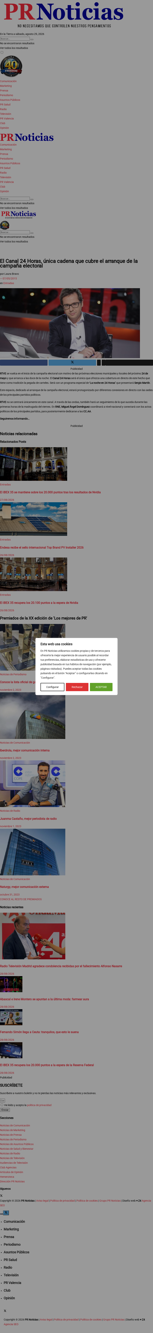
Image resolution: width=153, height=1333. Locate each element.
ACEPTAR (101, 687)
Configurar (52, 687)
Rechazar (77, 687)
